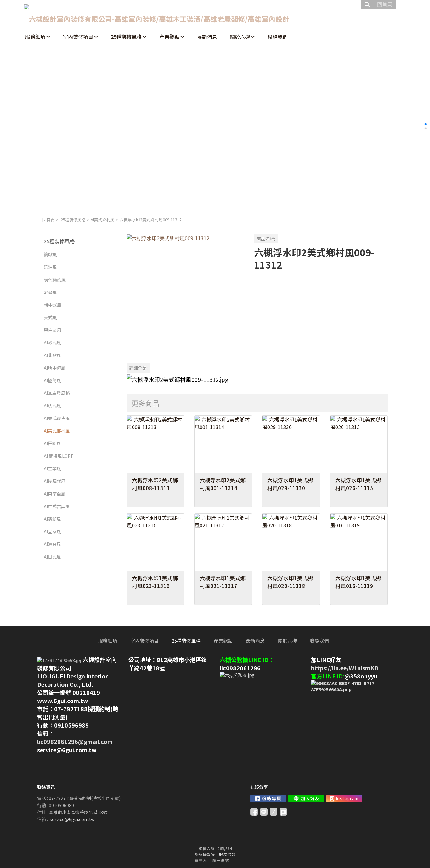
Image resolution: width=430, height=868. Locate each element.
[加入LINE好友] (306, 798)
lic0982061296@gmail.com (75, 741)
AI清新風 (52, 519)
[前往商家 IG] (344, 798)
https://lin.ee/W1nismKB (345, 668)
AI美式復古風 (57, 418)
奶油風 (50, 267)
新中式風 (52, 305)
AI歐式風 (52, 342)
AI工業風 (52, 468)
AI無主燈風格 (57, 393)
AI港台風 (52, 544)
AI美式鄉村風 (103, 220)
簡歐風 (50, 254)
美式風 (50, 317)
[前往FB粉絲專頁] (268, 798)
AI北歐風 (52, 355)
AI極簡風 (52, 380)
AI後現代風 (54, 481)
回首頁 (48, 220)
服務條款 (227, 854)
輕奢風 (50, 292)
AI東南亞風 (54, 494)
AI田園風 (52, 443)
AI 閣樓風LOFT (58, 456)
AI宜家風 (52, 531)
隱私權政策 (205, 854)
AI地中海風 (54, 368)
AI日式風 (52, 556)
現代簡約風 (55, 279)
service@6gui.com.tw (72, 819)
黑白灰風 (52, 330)
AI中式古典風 (57, 506)
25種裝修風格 (73, 220)
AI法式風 (52, 405)
